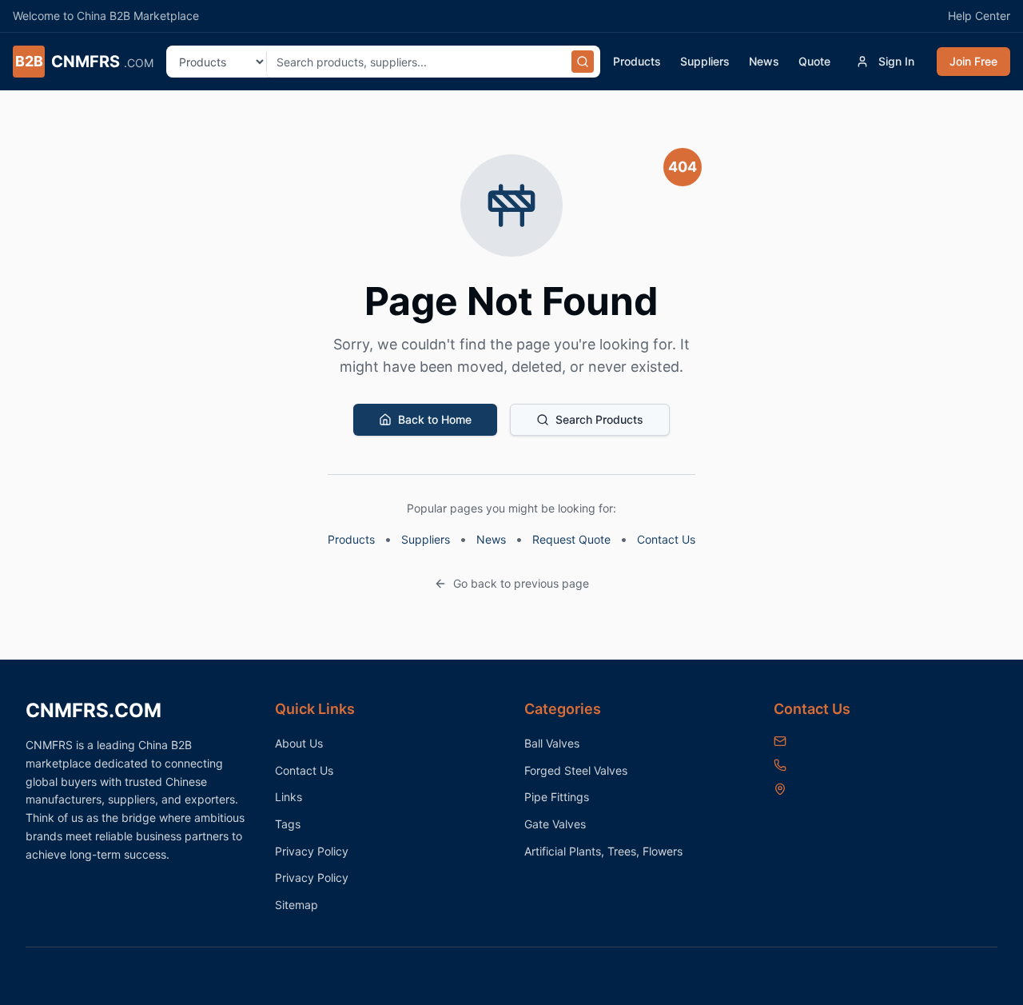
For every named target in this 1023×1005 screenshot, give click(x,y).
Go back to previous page (521, 583)
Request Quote (571, 539)
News (764, 61)
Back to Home (435, 419)
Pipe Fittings (556, 797)
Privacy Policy (311, 851)
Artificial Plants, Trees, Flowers (603, 851)
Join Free (973, 61)
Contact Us (666, 539)
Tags (288, 824)
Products (637, 61)
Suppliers (705, 61)
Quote (814, 61)
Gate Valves (555, 824)
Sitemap (296, 904)
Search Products (599, 419)
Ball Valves (551, 743)
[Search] (582, 61)
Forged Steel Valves (575, 770)
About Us (299, 743)
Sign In (896, 61)
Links (288, 797)
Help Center (979, 15)
